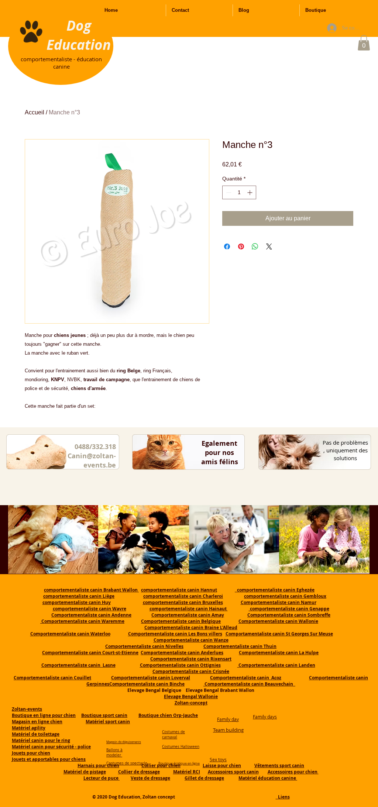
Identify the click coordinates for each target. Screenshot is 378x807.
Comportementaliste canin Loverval (150, 678)
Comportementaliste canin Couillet (52, 678)
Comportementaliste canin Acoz (245, 678)
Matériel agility (28, 728)
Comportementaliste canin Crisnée (190, 671)
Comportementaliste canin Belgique (181, 621)
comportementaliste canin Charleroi (183, 596)
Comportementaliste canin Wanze (191, 640)
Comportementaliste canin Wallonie (278, 621)
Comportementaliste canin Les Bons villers (175, 634)
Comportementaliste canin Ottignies (180, 665)
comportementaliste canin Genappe (289, 609)
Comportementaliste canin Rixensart (190, 659)
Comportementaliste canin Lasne (78, 665)
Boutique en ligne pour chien (44, 715)
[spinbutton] (239, 192)
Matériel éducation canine (267, 778)
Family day (228, 719)
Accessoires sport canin (233, 772)
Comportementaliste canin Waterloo (70, 634)
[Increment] (250, 192)
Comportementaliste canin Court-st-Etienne (90, 652)
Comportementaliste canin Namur (278, 602)
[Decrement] (228, 192)
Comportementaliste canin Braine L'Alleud (190, 627)
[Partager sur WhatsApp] (255, 246)
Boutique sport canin (104, 715)
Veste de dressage (150, 778)
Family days (265, 717)
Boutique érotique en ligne (179, 763)
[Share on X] (269, 246)
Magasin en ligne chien (37, 721)
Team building (228, 730)
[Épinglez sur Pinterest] (241, 246)
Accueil (34, 112)
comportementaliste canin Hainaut (189, 609)
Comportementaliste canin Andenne (91, 615)
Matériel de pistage (84, 772)
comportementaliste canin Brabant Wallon (91, 590)
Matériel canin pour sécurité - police (51, 747)
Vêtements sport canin (279, 765)
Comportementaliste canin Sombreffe (288, 615)
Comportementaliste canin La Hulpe (279, 652)
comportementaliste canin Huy (76, 602)
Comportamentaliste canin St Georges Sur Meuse (279, 634)
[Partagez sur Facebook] (227, 246)
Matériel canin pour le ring (41, 740)
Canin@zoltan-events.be (92, 460)
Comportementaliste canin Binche (147, 684)
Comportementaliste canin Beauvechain (249, 684)
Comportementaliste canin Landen (276, 665)
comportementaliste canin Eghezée (275, 590)
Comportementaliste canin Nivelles (144, 646)
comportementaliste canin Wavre (89, 609)
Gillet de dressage (204, 778)
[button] (363, 43)
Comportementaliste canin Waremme (82, 621)
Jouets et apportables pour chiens (49, 759)
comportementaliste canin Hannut (179, 590)
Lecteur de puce (101, 778)
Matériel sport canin (108, 721)
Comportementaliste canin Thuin (239, 646)
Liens (283, 797)
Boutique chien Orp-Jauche (168, 715)
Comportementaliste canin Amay (187, 615)
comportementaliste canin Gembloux (285, 596)
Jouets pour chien (31, 753)
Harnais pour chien (98, 765)
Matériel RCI (186, 772)
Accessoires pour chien (293, 772)
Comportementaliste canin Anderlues (182, 652)
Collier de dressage (139, 772)
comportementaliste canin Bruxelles (183, 602)
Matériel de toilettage (35, 734)
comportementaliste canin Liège (78, 596)
